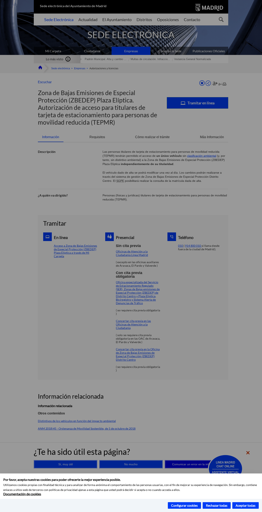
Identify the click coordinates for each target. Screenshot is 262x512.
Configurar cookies (184, 505)
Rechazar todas (216, 505)
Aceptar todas (245, 505)
